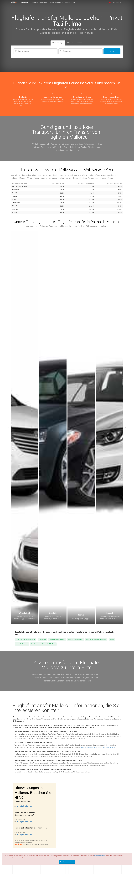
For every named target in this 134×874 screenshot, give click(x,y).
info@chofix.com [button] (70, 2)
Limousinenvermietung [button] (56, 2)
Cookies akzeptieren (67, 862)
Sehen (112, 51)
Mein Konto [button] (119, 2)
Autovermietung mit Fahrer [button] (39, 2)
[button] (105, 2)
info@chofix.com (24, 806)
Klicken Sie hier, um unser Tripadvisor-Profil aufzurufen (98, 747)
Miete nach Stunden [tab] (74, 43)
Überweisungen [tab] (57, 43)
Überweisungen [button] (24, 2)
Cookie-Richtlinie (99, 856)
